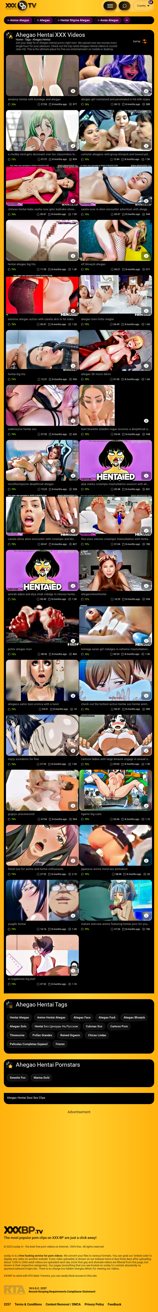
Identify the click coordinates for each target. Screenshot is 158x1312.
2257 (7, 1304)
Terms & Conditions (28, 1304)
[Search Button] (124, 6)
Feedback (114, 1304)
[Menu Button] (110, 6)
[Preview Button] (73, 91)
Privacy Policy (94, 1304)
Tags (28, 39)
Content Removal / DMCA (63, 1304)
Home (19, 39)
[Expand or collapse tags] (126, 20)
